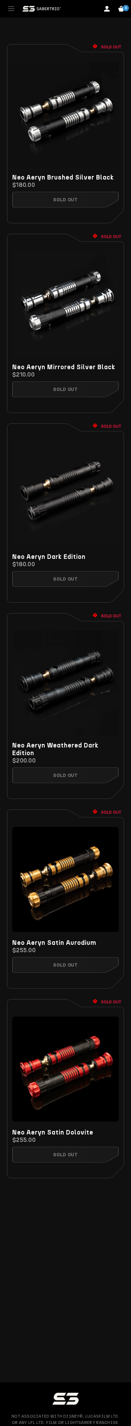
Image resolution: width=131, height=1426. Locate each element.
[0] (121, 9)
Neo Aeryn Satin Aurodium (54, 943)
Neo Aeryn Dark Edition (49, 557)
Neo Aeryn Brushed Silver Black (63, 177)
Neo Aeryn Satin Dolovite (52, 1132)
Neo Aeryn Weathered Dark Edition (55, 749)
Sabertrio (41, 9)
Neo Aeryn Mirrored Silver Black (63, 367)
